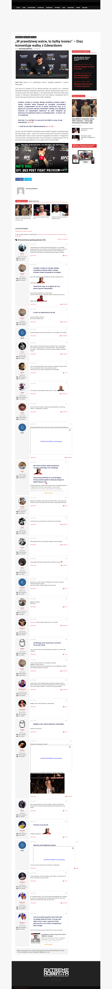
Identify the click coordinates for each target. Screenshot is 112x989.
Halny (22, 567)
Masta (22, 412)
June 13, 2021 (49, 126)
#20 (66, 680)
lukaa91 (22, 608)
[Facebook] (91, 1)
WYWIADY (57, 7)
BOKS (63, 7)
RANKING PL (49, 7)
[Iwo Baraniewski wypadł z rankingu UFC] (42, 210)
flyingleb (22, 750)
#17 (66, 619)
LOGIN (24, 7)
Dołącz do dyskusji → (63, 239)
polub (65, 255)
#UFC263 (31, 122)
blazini (22, 547)
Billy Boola (22, 902)
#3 (66, 309)
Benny (22, 253)
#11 (66, 497)
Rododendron (22, 689)
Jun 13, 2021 (33, 244)
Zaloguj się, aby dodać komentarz (23, 231)
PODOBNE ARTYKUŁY (21, 201)
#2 (66, 264)
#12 (66, 518)
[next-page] (19, 222)
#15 (66, 578)
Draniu (22, 352)
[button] (95, 7)
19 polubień (69, 457)
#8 (66, 403)
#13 (66, 538)
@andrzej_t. (33, 622)
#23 (71, 741)
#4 (66, 329)
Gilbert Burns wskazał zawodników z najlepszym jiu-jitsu (88, 137)
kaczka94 (22, 830)
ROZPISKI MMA (32, 7)
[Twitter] (95, 1)
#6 (66, 363)
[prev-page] (16, 222)
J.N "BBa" (22, 506)
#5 (66, 342)
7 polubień (64, 689)
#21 (66, 700)
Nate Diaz (27, 37)
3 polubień (64, 411)
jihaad (22, 392)
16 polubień (64, 393)
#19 (66, 659)
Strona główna (18, 34)
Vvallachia (22, 882)
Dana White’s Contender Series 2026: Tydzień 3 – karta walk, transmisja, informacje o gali (23, 218)
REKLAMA (84, 7)
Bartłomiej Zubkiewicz (25, 48)
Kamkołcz (22, 587)
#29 (66, 913)
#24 (66, 801)
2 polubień (64, 321)
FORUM (78, 7)
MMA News (24, 34)
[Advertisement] (56, 20)
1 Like (65, 372)
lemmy (22, 527)
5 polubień (64, 670)
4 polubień (64, 304)
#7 (66, 383)
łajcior (22, 372)
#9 (71, 424)
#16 (66, 598)
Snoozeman (22, 709)
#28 (66, 893)
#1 (66, 244)
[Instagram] (93, 1)
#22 (66, 720)
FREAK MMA (71, 7)
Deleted (22, 648)
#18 (66, 639)
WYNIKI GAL (41, 7)
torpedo (22, 273)
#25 (66, 821)
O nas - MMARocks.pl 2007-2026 (22, 987)
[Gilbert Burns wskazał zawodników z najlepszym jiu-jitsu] (60, 210)
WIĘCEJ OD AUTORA (34, 201)
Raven (22, 471)
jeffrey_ (22, 810)
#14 (66, 558)
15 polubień (64, 335)
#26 (77, 841)
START (18, 7)
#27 (66, 873)
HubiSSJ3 (22, 628)
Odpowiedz (33, 255)
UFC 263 (33, 37)
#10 (66, 462)
